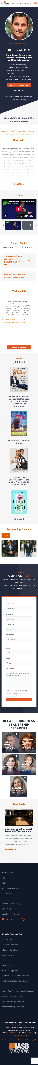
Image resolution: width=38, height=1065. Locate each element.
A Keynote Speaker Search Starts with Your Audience (19, 830)
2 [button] (15, 857)
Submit (19, 699)
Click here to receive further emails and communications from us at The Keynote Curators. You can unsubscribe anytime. (17, 693)
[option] (19, 314)
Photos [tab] (5, 535)
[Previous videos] (4, 225)
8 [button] (24, 857)
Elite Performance (19, 79)
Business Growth (19, 71)
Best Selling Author (23, 68)
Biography (5, 131)
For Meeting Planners (17, 134)
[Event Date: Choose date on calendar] (7, 643)
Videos (12, 131)
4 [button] (18, 857)
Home (10, 43)
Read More (19, 184)
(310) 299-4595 (11, 1033)
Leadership (10, 74)
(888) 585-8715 (29, 1033)
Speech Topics (21, 131)
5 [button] (19, 857)
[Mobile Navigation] (35, 3)
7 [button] (22, 857)
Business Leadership (18, 65)
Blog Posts (29, 134)
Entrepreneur (10, 68)
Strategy (29, 76)
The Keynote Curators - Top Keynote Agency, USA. (19, 1040)
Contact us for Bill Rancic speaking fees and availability (19, 98)
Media (28, 79)
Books (7, 134)
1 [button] (14, 857)
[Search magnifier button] (13, 3)
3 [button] (16, 857)
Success (9, 79)
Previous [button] (3, 319)
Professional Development (15, 76)
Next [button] (35, 319)
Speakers (17, 43)
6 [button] (21, 857)
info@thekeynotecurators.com (19, 1035)
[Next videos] (36, 225)
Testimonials (31, 131)
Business (9, 71)
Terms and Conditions (19, 1025)
